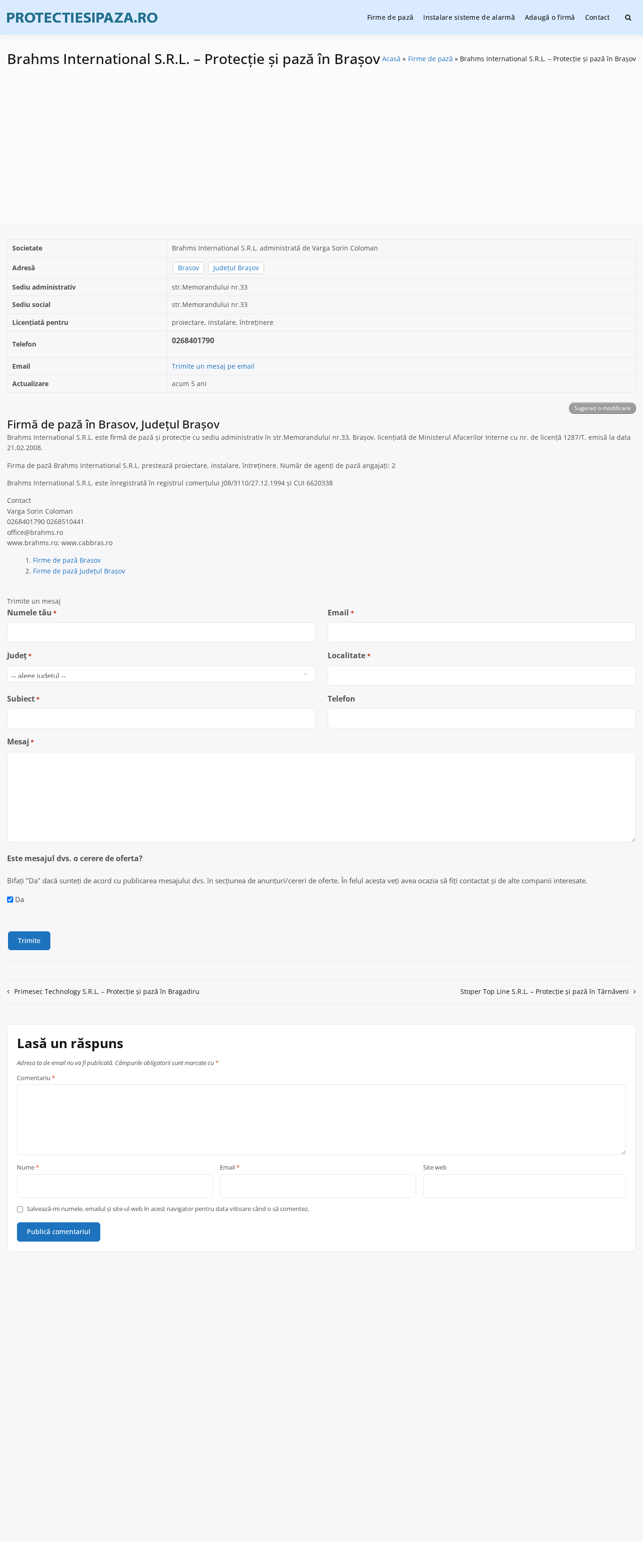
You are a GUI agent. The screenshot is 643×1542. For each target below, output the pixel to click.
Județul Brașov (236, 267)
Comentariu (36, 1078)
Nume (28, 1167)
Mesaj (20, 741)
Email (341, 612)
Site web (435, 1167)
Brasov (188, 267)
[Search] (628, 17)
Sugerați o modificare (602, 408)
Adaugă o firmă (550, 17)
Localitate (349, 655)
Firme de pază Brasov (67, 560)
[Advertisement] (321, 139)
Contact (597, 17)
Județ (19, 655)
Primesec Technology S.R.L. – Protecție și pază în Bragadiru (107, 991)
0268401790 (193, 340)
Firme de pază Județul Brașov (79, 570)
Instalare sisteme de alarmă (469, 17)
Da (19, 899)
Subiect (23, 699)
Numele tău (31, 612)
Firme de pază (390, 17)
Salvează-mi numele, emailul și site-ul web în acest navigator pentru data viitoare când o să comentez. (168, 1209)
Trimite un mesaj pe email (213, 366)
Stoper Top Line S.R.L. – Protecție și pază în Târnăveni (544, 991)
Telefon (341, 699)
